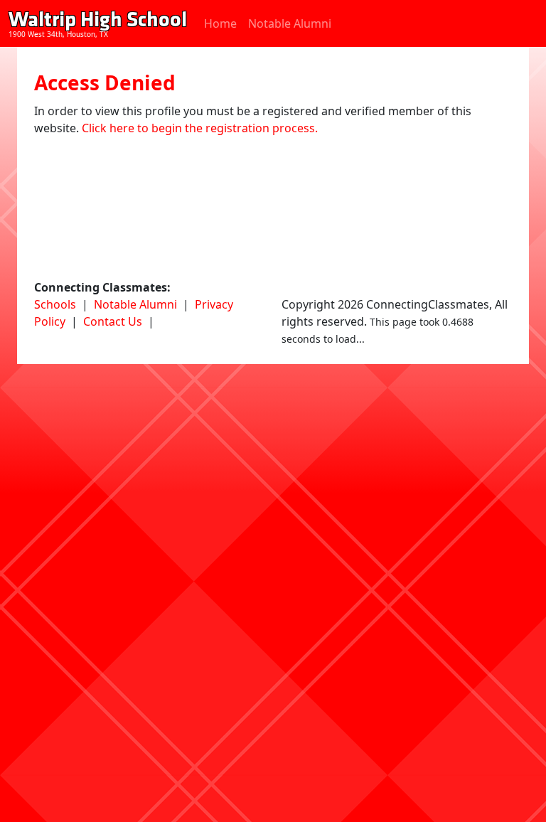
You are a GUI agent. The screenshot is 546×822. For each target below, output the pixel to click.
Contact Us (112, 321)
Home (220, 23)
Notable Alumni (289, 23)
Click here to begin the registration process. (200, 128)
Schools (55, 304)
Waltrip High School (98, 19)
